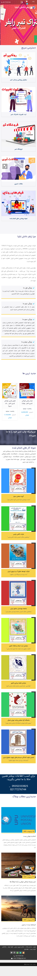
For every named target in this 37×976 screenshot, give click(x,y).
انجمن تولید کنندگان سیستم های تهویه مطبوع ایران (18, 757)
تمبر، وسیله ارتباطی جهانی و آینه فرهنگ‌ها (23, 882)
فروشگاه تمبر (18, 149)
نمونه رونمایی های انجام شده (18, 218)
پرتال (25, 964)
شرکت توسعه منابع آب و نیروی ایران (18, 571)
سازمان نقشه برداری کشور (18, 683)
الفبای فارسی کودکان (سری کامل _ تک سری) (9, 403)
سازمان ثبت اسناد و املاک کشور (18, 646)
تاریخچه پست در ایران (29, 925)
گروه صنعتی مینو (19, 496)
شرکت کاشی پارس (18, 534)
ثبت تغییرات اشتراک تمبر (18, 114)
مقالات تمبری (18, 184)
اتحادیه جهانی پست (29, 836)
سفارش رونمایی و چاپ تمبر (18, 80)
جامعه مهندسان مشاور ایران (18, 608)
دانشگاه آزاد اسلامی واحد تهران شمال (19, 720)
